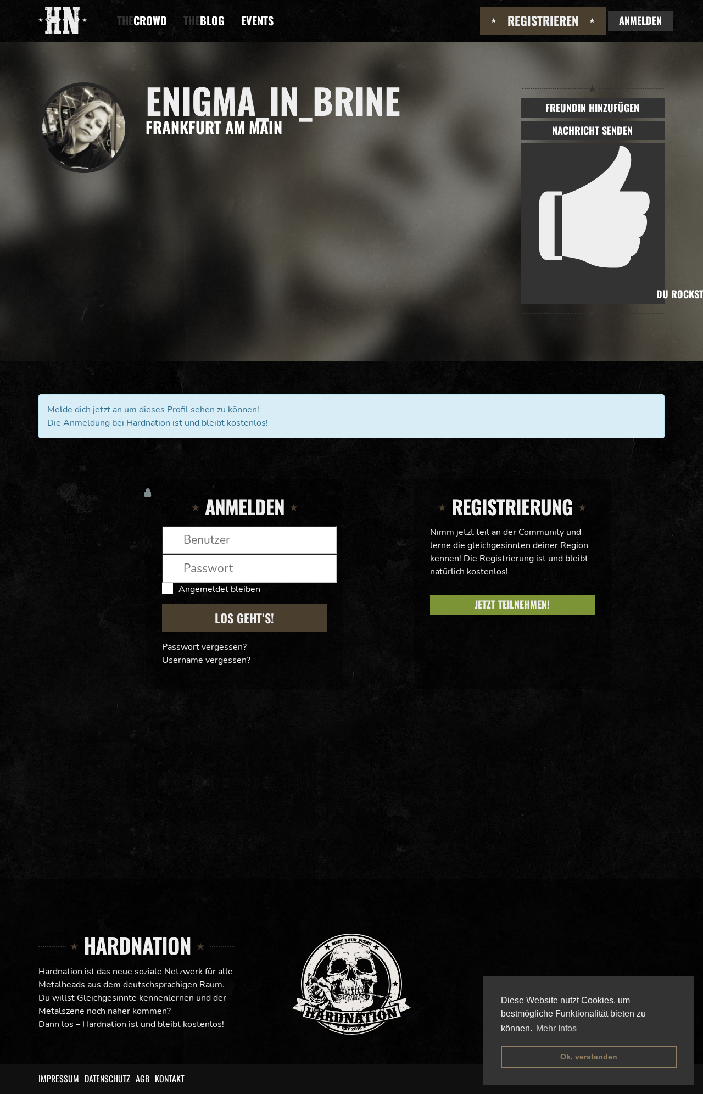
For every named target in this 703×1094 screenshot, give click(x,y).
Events (257, 20)
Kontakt (169, 1078)
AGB (142, 1078)
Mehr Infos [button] (556, 1028)
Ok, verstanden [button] (588, 1056)
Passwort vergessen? (204, 647)
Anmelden (640, 20)
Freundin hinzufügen (592, 108)
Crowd (142, 20)
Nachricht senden (592, 130)
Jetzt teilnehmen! (512, 604)
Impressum (58, 1078)
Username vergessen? (206, 660)
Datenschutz (107, 1078)
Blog (204, 20)
